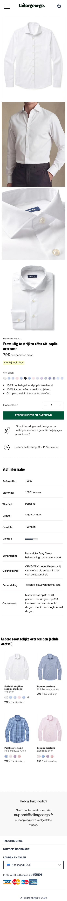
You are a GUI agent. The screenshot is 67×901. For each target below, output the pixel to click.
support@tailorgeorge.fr (33, 815)
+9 (28, 697)
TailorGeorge (13, 841)
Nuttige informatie (16, 849)
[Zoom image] (60, 21)
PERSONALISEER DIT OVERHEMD (33, 415)
